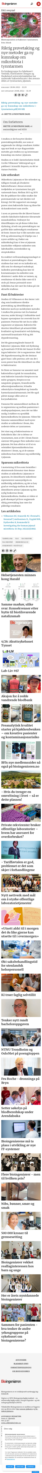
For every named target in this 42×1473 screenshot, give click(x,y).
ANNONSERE (21, 1360)
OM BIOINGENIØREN (21, 1371)
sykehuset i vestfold (12, 546)
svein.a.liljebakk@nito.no (11, 1423)
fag (17, 539)
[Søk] (31, 3)
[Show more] (21, 133)
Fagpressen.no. (11, 1459)
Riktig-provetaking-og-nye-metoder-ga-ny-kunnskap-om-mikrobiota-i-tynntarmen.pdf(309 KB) (19, 106)
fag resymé (7, 542)
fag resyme (26, 539)
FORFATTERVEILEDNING (21, 1367)
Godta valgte (20, 1466)
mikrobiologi (22, 542)
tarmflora (7, 539)
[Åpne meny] (39, 4)
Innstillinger (35, 1471)
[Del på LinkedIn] (19, 95)
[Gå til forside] (9, 4)
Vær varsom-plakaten (24, 1409)
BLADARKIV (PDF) (21, 1364)
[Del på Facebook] (15, 95)
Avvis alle (10, 1466)
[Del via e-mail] (22, 95)
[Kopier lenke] (26, 95)
